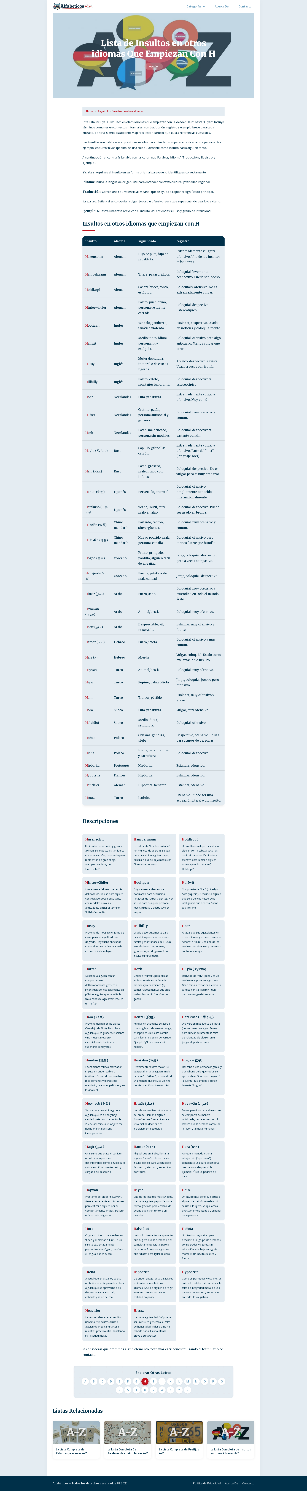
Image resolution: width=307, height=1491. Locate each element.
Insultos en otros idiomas (127, 111)
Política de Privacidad (207, 1483)
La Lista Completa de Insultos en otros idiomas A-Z (231, 1451)
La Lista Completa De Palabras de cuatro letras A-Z (127, 1451)
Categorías (194, 6)
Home (89, 111)
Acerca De (222, 6)
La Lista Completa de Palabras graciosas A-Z (71, 1451)
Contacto (245, 6)
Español (153, 66)
